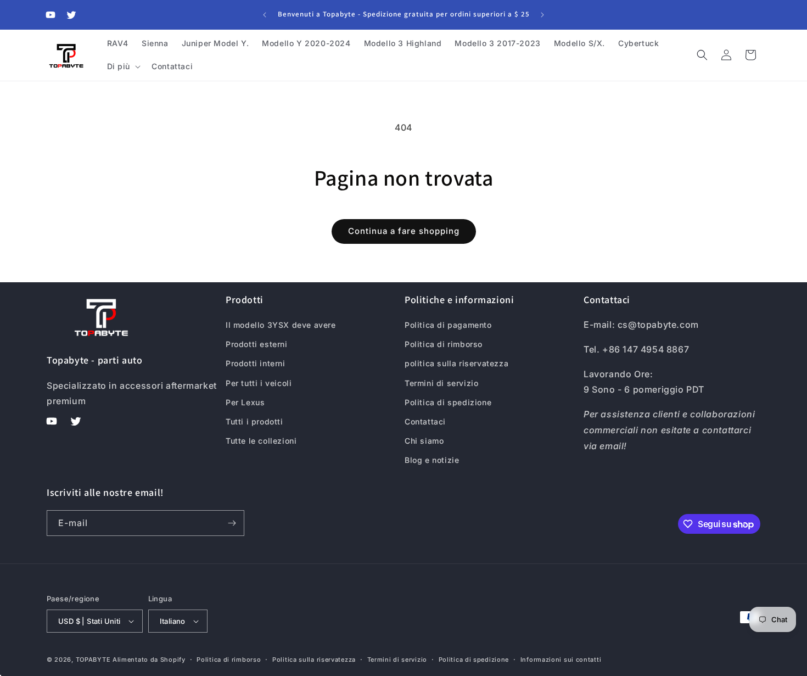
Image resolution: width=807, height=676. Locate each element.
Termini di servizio (441, 383)
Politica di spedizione (448, 402)
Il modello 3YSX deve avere (281, 324)
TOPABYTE (93, 659)
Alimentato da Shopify (149, 659)
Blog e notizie (432, 460)
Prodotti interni (255, 363)
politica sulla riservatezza (456, 363)
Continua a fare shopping (403, 231)
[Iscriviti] (232, 523)
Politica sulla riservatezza (314, 659)
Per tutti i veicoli (259, 383)
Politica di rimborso (444, 344)
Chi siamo (424, 440)
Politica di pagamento (448, 324)
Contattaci (425, 421)
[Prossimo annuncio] (542, 14)
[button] (122, 66)
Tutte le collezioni (261, 440)
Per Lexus (245, 402)
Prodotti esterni (257, 344)
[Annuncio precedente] (265, 14)
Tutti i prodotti (254, 421)
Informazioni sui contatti (561, 659)
